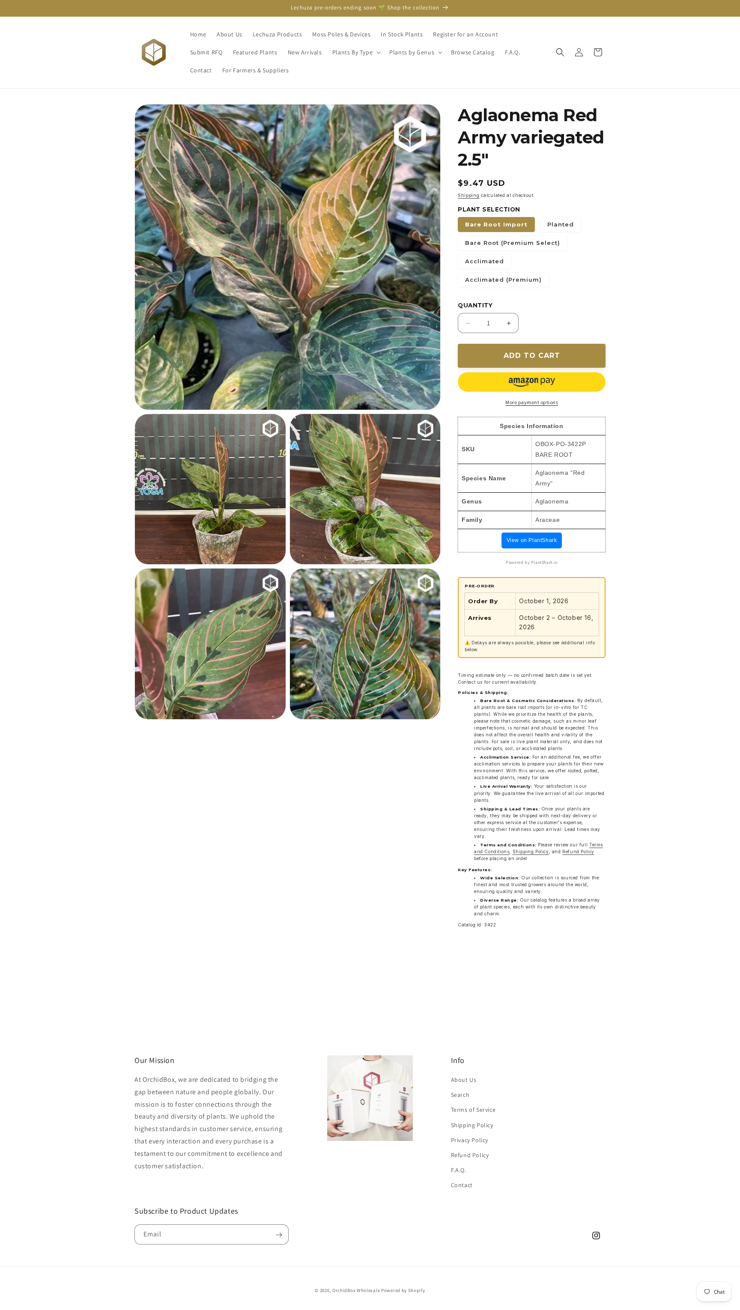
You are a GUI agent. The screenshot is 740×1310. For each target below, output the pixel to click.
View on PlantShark (532, 540)
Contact (462, 1185)
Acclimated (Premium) (503, 279)
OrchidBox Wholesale (356, 1290)
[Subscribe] (278, 1235)
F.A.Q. (458, 1170)
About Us (464, 1080)
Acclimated (484, 261)
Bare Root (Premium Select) (512, 242)
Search (460, 1095)
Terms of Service (473, 1110)
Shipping (469, 195)
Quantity (475, 305)
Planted (560, 224)
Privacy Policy (469, 1140)
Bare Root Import (496, 224)
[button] (355, 52)
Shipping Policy (531, 851)
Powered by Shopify (403, 1290)
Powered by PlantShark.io (531, 562)
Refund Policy (578, 851)
